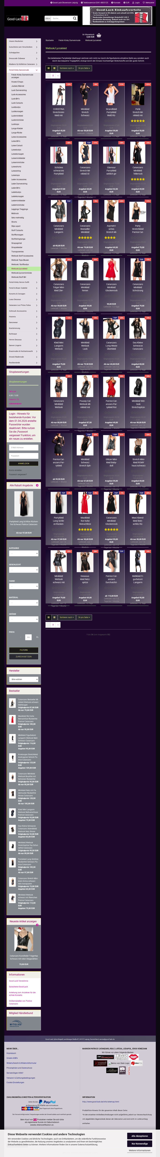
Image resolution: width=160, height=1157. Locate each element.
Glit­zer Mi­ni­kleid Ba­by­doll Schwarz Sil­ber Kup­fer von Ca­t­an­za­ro (111, 462)
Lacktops (15, 124)
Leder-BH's (15, 188)
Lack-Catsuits (17, 103)
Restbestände (14, 363)
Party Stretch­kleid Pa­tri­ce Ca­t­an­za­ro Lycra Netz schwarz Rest (138, 229)
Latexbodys (16, 150)
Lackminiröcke (17, 120)
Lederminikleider (18, 201)
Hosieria (12, 317)
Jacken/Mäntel (17, 86)
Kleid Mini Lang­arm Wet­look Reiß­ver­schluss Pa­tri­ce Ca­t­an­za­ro (58, 345)
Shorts (14, 222)
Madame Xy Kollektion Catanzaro (22, 64)
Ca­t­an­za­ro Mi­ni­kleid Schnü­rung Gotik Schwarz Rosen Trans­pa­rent (138, 287)
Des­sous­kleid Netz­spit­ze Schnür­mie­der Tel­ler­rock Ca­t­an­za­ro (85, 579)
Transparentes (17, 252)
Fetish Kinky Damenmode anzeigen (22, 76)
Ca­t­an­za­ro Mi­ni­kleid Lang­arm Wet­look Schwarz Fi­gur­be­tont (58, 229)
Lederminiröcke (17, 205)
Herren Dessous (15, 340)
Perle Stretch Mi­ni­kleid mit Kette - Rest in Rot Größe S (138, 112)
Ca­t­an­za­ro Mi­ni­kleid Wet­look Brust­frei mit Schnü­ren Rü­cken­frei (59, 404)
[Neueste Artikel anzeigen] (37, 925)
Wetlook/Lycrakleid (19, 269)
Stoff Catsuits (17, 230)
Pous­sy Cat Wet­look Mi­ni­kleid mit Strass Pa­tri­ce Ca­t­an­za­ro (85, 404)
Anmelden (23, 463)
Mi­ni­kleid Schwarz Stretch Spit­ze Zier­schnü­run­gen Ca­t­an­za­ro (85, 462)
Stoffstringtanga (18, 239)
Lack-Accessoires (18, 94)
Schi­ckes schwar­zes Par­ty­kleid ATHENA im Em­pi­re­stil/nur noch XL (58, 170)
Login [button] (137, 3)
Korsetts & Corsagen (17, 294)
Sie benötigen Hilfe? (15, 1073)
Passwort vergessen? (18, 474)
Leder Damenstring (19, 184)
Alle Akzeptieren (140, 1136)
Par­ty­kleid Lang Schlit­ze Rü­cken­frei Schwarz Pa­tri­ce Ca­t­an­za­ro (59, 521)
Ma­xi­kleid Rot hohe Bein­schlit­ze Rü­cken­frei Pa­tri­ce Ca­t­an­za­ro (85, 521)
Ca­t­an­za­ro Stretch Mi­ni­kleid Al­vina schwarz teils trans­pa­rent (85, 170)
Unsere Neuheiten (16, 41)
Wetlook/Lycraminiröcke (21, 273)
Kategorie (14, 548)
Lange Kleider (17, 128)
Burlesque (13, 334)
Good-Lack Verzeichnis (18, 981)
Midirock (15, 213)
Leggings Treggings (19, 209)
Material (13, 597)
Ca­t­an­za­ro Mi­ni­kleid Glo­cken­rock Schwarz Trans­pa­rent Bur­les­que (111, 521)
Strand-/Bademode (16, 357)
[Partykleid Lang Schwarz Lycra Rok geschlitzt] (23, 504)
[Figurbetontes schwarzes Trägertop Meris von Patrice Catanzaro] (23, 939)
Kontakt (116, 3)
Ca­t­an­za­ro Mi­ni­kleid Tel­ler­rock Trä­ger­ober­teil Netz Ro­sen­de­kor (138, 170)
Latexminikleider (18, 158)
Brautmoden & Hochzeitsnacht (21, 351)
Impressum (11, 1053)
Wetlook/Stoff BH (18, 277)
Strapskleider (16, 247)
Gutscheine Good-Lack (18, 987)
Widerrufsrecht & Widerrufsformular (21, 1063)
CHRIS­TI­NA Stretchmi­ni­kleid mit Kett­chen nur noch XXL (59, 112)
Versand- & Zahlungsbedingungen (21, 1078)
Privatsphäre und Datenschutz (19, 1068)
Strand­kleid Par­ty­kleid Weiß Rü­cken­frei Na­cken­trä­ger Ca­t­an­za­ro (111, 112)
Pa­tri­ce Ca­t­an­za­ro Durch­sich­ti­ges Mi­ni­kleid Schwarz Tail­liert (111, 579)
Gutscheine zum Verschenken (20, 47)
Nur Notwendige (140, 1143)
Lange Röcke (16, 133)
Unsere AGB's (12, 1058)
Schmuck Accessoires (18, 311)
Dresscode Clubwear (17, 58)
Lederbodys (16, 192)
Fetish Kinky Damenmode (19, 70)
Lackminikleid (17, 116)
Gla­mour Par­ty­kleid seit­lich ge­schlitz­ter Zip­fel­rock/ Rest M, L (111, 170)
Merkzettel (149, 3)
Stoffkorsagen (17, 235)
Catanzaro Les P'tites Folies (20, 305)
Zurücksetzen (24, 657)
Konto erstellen (15, 470)
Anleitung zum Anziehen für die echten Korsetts (22, 993)
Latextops (15, 175)
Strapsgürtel (16, 243)
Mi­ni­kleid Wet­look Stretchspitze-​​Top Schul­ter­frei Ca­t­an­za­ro (138, 404)
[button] (126, 3)
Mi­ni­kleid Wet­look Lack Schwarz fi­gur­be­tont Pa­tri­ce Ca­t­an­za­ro (85, 345)
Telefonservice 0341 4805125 (95, 3)
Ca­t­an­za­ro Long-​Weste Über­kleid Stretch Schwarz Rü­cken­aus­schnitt (111, 345)
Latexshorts (16, 167)
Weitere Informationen (139, 1150)
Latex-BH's (15, 141)
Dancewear (13, 322)
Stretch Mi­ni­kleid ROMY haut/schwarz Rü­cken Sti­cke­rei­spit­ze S (138, 462)
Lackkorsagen (17, 111)
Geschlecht (15, 565)
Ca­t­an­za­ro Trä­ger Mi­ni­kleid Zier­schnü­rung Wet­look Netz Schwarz (58, 287)
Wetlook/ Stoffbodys (20, 264)
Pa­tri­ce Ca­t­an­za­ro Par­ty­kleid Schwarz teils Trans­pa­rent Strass (58, 462)
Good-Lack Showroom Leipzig (65, 3)
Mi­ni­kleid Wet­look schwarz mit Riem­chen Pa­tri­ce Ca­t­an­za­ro (59, 579)
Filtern (24, 650)
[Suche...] (75, 18)
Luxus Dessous (15, 299)
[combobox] (67, 68)
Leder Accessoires (18, 179)
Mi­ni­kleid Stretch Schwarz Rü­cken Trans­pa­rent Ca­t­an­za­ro (85, 112)
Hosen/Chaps (17, 82)
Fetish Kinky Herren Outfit (19, 282)
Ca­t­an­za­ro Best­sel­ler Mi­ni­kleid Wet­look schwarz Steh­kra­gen (85, 229)
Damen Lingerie (15, 345)
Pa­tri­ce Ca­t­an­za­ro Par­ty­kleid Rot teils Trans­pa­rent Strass (111, 404)
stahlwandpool (15, 404)
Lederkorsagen (17, 196)
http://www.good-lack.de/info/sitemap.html (100, 1102)
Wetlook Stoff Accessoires (22, 256)
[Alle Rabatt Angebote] (37, 485)
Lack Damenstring (19, 90)
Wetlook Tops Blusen (20, 260)
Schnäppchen (14, 53)
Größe (12, 614)
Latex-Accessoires (18, 137)
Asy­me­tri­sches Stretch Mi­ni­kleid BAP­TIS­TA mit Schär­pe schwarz (111, 229)
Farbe (12, 581)
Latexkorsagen (17, 154)
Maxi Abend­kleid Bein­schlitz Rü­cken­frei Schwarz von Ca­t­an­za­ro (138, 521)
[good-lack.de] (23, 18)
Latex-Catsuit (16, 145)
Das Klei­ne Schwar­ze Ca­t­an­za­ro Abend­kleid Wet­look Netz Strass (137, 345)
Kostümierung (14, 328)
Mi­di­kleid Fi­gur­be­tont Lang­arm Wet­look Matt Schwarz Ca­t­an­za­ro (137, 579)
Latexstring (16, 171)
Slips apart (15, 226)
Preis (11, 632)
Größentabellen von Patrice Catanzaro (20, 1002)
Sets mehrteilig (17, 218)
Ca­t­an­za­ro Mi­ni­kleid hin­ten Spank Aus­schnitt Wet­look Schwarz (85, 287)
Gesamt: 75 (14, 399)
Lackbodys (15, 107)
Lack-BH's (15, 99)
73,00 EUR (23, 964)
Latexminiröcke (17, 162)
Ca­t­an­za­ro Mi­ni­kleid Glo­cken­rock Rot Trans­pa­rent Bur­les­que (111, 287)
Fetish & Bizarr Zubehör (18, 288)
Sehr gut (12, 391)
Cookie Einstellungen (15, 1082)
